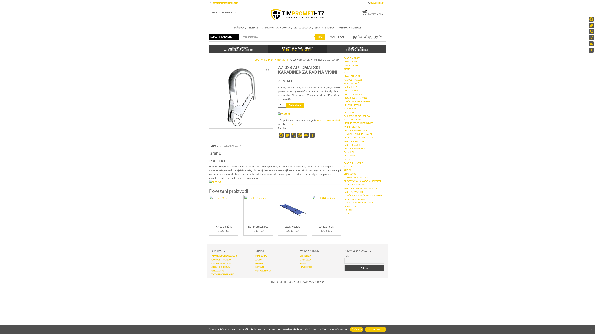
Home (256, 60)
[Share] (591, 50)
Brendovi (330, 27)
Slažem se (357, 329)
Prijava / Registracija (224, 12)
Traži (320, 37)
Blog (318, 27)
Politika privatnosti (221, 263)
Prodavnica (271, 27)
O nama (343, 27)
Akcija (286, 27)
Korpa (303, 263)
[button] (268, 70)
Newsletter (306, 267)
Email (347, 256)
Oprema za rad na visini (274, 60)
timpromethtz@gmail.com (225, 3)
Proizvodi (254, 27)
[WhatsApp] (591, 38)
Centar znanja (302, 27)
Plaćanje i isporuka (221, 260)
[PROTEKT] (284, 114)
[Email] (591, 44)
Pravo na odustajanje (222, 274)
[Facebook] (591, 19)
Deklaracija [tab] (231, 146)
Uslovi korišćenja (220, 267)
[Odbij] (591, 329)
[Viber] (591, 31)
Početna (239, 27)
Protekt (290, 124)
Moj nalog (305, 256)
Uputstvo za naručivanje (224, 256)
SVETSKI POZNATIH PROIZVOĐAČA (297, 50)
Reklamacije (217, 271)
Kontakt (356, 27)
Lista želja (305, 260)
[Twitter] (591, 25)
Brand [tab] (214, 146)
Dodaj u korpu (295, 105)
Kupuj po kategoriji (221, 37)
